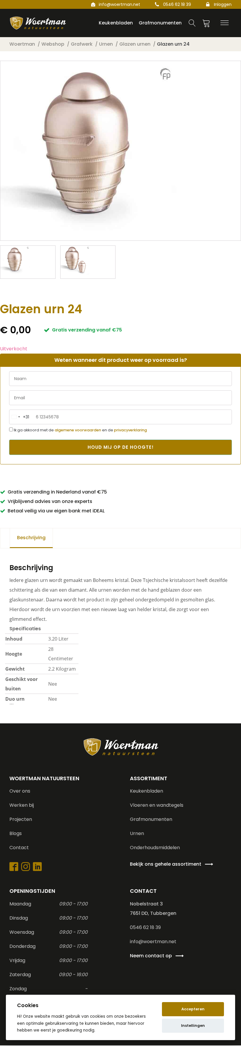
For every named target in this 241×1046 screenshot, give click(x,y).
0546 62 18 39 (177, 4)
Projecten (20, 819)
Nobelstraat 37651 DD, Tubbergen (153, 908)
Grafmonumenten (151, 819)
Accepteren (193, 1009)
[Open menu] (224, 23)
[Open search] (192, 23)
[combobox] (19, 417)
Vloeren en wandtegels (156, 805)
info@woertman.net (119, 4)
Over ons (19, 791)
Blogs (15, 833)
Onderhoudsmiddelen (155, 847)
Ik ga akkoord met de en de (80, 430)
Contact (19, 847)
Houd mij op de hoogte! (121, 447)
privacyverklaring (130, 430)
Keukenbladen (146, 791)
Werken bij (21, 805)
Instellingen (193, 1025)
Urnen (137, 833)
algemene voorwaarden (78, 430)
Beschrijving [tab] (31, 537)
